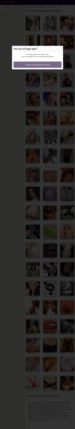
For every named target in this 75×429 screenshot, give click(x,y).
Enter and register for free (38, 64)
